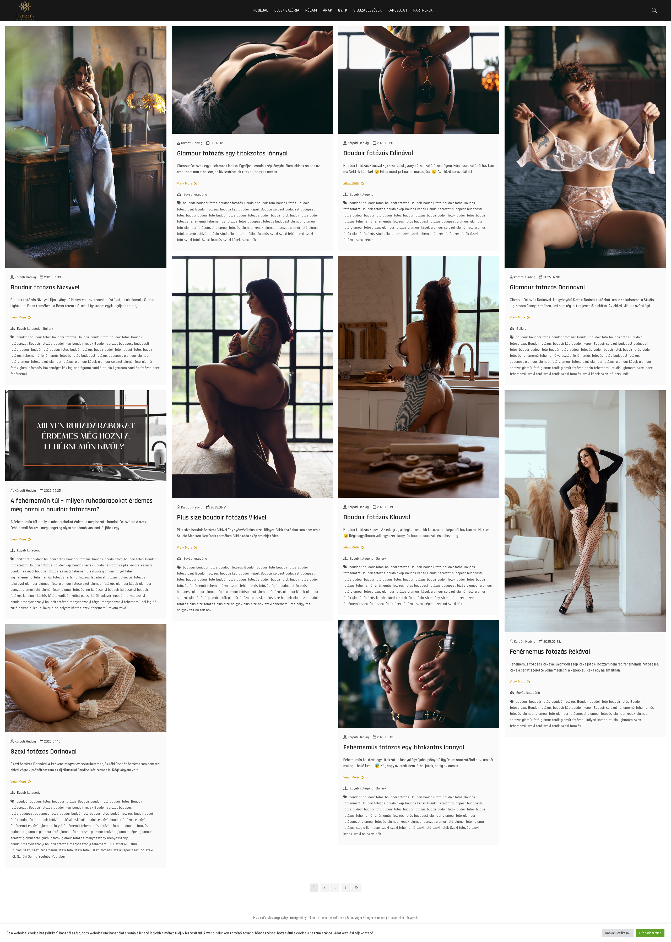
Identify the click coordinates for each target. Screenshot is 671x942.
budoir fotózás (49, 820)
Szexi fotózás (212, 239)
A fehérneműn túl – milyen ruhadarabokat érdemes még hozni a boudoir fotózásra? (81, 505)
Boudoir (83, 337)
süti (453, 597)
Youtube (45, 856)
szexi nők (249, 239)
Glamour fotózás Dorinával (547, 287)
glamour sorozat (110, 361)
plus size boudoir (279, 597)
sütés (445, 597)
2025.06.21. (385, 507)
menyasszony (95, 838)
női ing (146, 602)
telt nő (194, 610)
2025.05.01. (385, 737)
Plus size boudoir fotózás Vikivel (221, 517)
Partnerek (423, 10)
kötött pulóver (101, 595)
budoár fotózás (81, 349)
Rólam (311, 10)
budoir (98, 349)
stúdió (96, 368)
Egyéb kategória (29, 328)
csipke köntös (129, 565)
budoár (25, 349)
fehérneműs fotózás (56, 355)
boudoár (23, 337)
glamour (130, 355)
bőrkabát (23, 559)
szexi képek (232, 239)
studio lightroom (115, 368)
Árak (327, 10)
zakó (122, 608)
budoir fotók (113, 349)
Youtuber (58, 856)
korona (602, 720)
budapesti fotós (46, 813)
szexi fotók (192, 239)
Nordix (392, 597)
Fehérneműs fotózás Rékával (550, 651)
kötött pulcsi (81, 595)
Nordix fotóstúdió (411, 597)
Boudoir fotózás (40, 343)
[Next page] (356, 887)
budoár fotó (39, 349)
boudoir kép (62, 343)
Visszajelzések (367, 10)
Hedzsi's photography (270, 918)
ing (87, 589)
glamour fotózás (61, 361)
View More (20, 317)
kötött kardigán (59, 595)
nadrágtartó (82, 368)
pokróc (23, 608)
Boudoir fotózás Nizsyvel (44, 287)
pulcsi (34, 608)
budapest (126, 343)
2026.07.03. (52, 277)
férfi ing (71, 577)
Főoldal (260, 10)
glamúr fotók (550, 368)
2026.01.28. (385, 143)
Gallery (48, 328)
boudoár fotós (40, 337)
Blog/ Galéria (287, 10)
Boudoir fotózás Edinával (378, 153)
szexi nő (607, 374)
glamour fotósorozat (33, 361)
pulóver (45, 608)
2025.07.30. (551, 277)
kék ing (67, 368)
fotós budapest (83, 355)
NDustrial (116, 844)
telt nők (205, 610)
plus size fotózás (202, 604)
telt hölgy (297, 604)
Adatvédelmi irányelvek (403, 918)
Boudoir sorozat (106, 343)
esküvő (67, 820)
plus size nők (253, 604)
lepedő (117, 595)
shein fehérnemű (597, 368)
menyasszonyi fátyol (85, 602)
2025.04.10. (52, 741)
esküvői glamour (102, 571)
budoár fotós (59, 349)
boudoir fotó (99, 337)
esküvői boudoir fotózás (40, 571)
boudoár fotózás (64, 337)
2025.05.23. (551, 641)
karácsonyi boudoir (105, 589)
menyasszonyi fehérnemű (121, 602)
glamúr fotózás (30, 368)
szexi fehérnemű (291, 233)
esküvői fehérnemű (74, 571)
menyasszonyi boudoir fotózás (45, 602)
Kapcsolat (397, 10)
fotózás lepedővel (92, 577)
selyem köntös (70, 608)
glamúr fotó (132, 361)
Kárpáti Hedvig (25, 277)
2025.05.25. (52, 490)
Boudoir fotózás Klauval (376, 517)
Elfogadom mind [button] (650, 933)
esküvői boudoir (85, 820)
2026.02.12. (218, 143)
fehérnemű (31, 355)
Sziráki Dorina (27, 856)
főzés (461, 585)
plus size (258, 597)
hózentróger (52, 368)
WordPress (337, 918)
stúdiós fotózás (139, 368)
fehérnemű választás (555, 355)
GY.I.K (342, 10)
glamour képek (86, 361)
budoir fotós (133, 349)
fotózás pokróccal (119, 577)
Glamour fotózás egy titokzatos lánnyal (232, 153)
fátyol (119, 571)
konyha (381, 597)
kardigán (29, 595)
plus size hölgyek (229, 604)
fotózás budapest (109, 355)
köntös (42, 595)
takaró (113, 608)
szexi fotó (444, 233)
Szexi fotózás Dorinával (43, 751)
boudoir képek (82, 343)
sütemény (432, 597)
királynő (590, 720)
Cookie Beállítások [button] (617, 933)
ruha (55, 608)
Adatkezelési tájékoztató (353, 933)
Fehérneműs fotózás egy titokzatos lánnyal (403, 747)
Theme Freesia (318, 918)
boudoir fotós (120, 337)
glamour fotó (548, 361)
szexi (274, 233)
